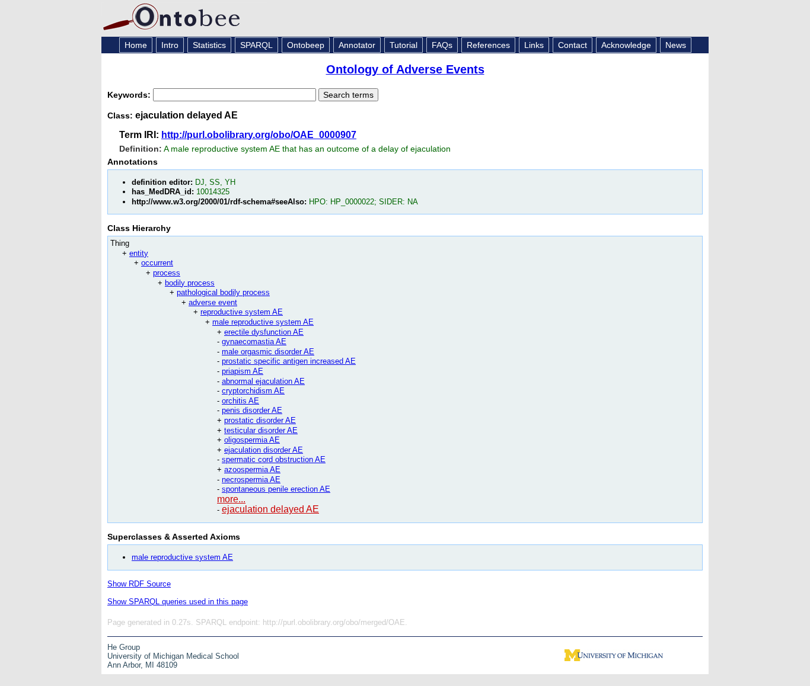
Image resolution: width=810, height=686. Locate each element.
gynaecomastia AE (254, 341)
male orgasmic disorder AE (268, 351)
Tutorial (403, 45)
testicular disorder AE (261, 430)
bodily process (190, 282)
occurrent (157, 262)
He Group (123, 647)
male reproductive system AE (263, 322)
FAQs (442, 45)
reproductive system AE (241, 311)
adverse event (213, 302)
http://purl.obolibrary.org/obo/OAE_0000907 (258, 135)
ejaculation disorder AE (263, 449)
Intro (169, 45)
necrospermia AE (251, 479)
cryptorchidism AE (253, 390)
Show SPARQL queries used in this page (177, 601)
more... (231, 499)
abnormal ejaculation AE (263, 381)
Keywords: (130, 95)
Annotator (357, 45)
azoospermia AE (252, 469)
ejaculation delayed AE (270, 509)
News (675, 45)
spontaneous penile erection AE (276, 489)
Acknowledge (626, 45)
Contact (572, 45)
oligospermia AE (252, 439)
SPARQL (256, 45)
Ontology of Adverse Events (405, 69)
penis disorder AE (252, 410)
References (488, 45)
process (166, 272)
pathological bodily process (223, 292)
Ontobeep (305, 45)
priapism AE (242, 371)
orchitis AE (240, 400)
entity (138, 253)
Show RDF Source (139, 583)
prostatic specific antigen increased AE (289, 361)
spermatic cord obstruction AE (274, 459)
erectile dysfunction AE (264, 332)
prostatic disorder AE (260, 420)
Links (534, 45)
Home (136, 45)
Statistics (209, 45)
